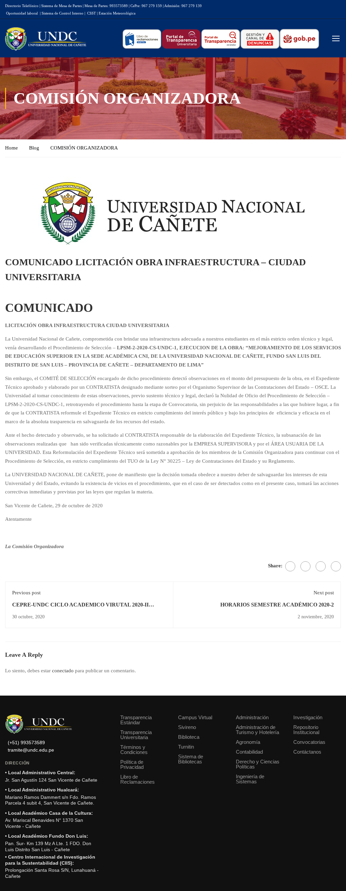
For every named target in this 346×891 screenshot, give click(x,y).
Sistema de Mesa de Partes (61, 6)
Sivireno (187, 727)
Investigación (307, 717)
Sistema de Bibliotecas (190, 759)
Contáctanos (307, 752)
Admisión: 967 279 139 (183, 6)
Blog (34, 148)
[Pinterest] (321, 566)
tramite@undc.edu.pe (31, 750)
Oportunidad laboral (22, 13)
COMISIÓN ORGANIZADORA (84, 148)
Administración (252, 717)
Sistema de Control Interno (62, 13)
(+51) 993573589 (26, 742)
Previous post (26, 592)
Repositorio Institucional (306, 729)
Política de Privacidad (132, 764)
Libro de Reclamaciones (137, 779)
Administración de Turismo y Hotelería (257, 729)
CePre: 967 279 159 (146, 6)
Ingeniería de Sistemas (250, 779)
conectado (63, 670)
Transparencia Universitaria (136, 734)
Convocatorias (309, 742)
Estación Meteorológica (117, 13)
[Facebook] (290, 566)
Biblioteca (188, 737)
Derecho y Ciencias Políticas (257, 764)
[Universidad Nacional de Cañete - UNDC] (45, 39)
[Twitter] (305, 566)
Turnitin (186, 747)
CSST (91, 13)
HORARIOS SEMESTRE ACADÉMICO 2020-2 (277, 605)
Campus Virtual (195, 717)
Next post (324, 592)
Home (11, 148)
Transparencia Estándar (136, 719)
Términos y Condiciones (134, 749)
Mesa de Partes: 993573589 (106, 6)
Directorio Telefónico (22, 6)
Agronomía (248, 742)
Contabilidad (249, 752)
